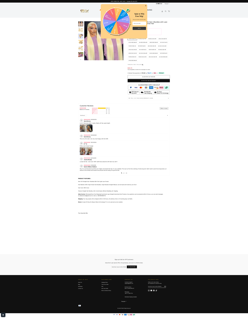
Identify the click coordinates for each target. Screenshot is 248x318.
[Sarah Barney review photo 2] (89, 128)
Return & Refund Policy (106, 290)
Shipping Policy (104, 282)
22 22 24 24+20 (143, 53)
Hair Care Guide (104, 288)
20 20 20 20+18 (152, 46)
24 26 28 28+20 (133, 60)
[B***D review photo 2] (89, 151)
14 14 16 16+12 (142, 49)
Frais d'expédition (131, 69)
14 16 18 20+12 (132, 38)
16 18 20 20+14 (132, 56)
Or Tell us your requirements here (141, 98)
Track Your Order (105, 284)
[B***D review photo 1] (83, 151)
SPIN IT (139, 28)
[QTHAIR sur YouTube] (151, 290)
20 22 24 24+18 (153, 56)
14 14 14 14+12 (163, 42)
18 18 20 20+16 (162, 49)
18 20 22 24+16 (152, 38)
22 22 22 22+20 (162, 46)
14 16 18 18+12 (163, 53)
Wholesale (80, 286)
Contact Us (80, 288)
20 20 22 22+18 (133, 53)
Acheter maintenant (148, 80)
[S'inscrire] (165, 286)
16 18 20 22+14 (142, 38)
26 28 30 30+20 (154, 42)
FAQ (102, 286)
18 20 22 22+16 (142, 56)
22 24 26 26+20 (163, 56)
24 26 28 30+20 (143, 42)
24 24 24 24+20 (133, 49)
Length (130, 36)
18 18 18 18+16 (141, 46)
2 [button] (123, 173)
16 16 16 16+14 (132, 46)
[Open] (3, 315)
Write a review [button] (164, 108)
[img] (87, 119)
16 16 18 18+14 (152, 49)
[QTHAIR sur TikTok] (156, 290)
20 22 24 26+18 (163, 38)
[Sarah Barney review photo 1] (83, 128)
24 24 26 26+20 (154, 53)
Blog (79, 284)
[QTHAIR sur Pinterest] (154, 290)
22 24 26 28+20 (133, 42)
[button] (95, 108)
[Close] (145, 5)
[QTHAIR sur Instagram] (149, 290)
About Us (80, 282)
